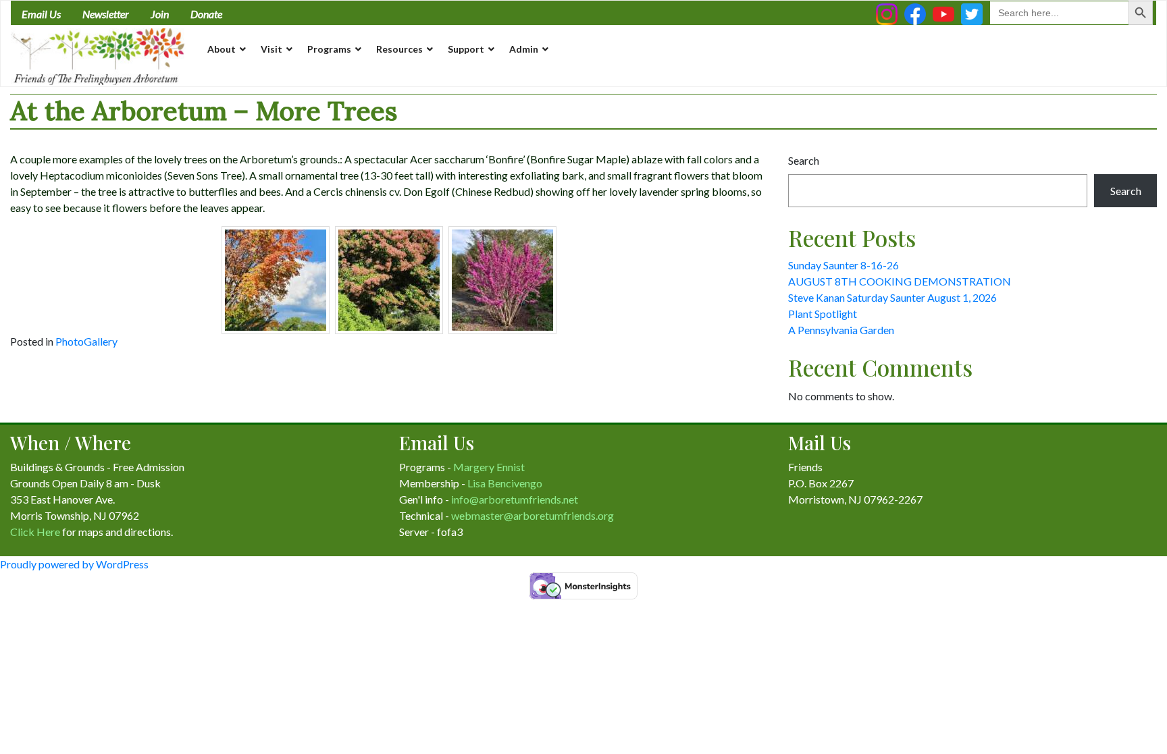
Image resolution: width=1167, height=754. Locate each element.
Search (803, 160)
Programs (329, 49)
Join (160, 13)
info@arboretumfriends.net (514, 499)
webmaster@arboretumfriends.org (532, 515)
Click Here (35, 531)
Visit (271, 49)
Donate (206, 13)
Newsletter (105, 13)
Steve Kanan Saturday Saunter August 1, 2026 (892, 297)
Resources (399, 49)
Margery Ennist (489, 466)
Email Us (41, 13)
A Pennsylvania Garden (841, 329)
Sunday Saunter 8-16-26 (843, 265)
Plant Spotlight (822, 313)
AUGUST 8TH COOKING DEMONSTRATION (899, 281)
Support (466, 49)
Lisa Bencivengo (504, 483)
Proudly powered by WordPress (74, 564)
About (221, 49)
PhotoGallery (86, 341)
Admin (523, 49)
